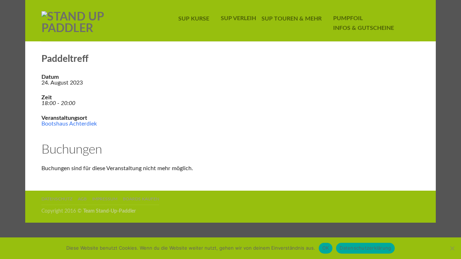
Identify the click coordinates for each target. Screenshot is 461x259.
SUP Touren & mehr (291, 19)
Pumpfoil (348, 18)
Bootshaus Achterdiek (69, 124)
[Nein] (452, 248)
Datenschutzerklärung (365, 248)
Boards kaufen (141, 199)
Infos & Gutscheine (363, 28)
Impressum (104, 199)
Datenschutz (56, 199)
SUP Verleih (238, 18)
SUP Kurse (193, 19)
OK (325, 248)
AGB (82, 199)
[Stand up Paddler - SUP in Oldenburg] (98, 21)
